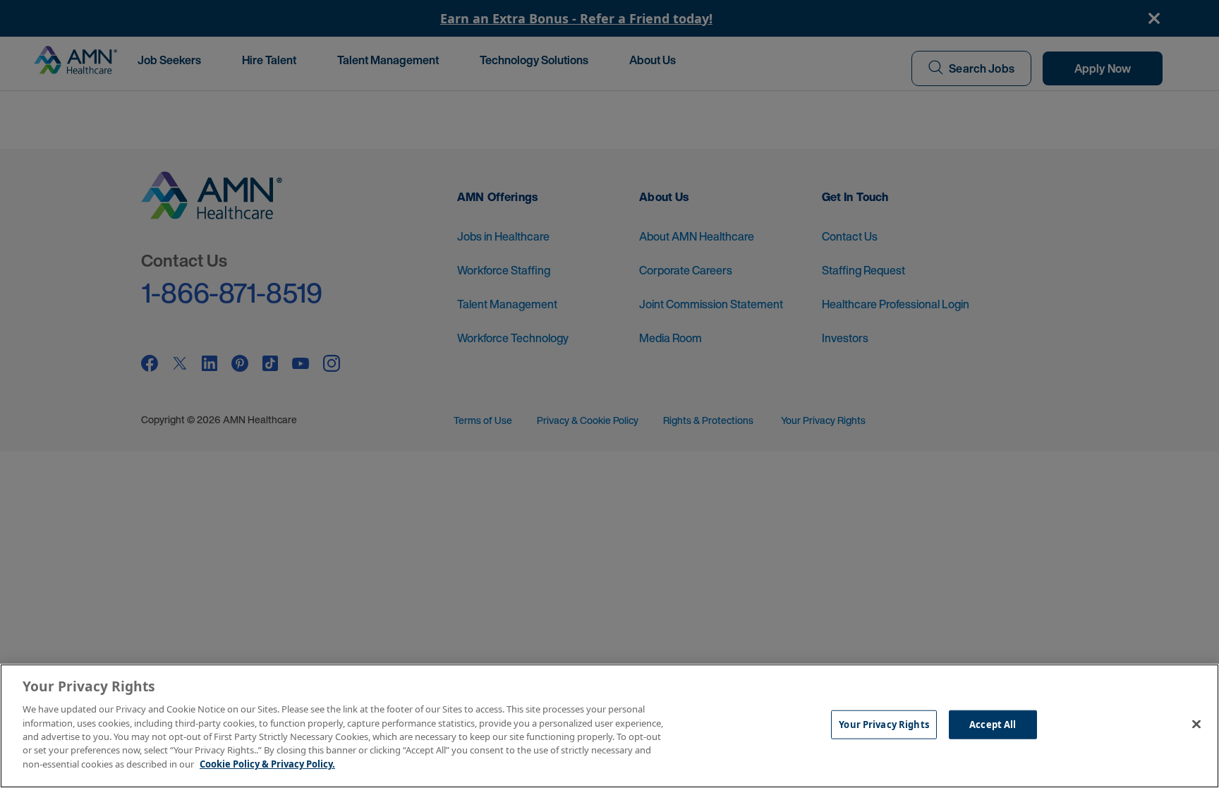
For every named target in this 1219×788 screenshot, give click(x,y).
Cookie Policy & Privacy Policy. (267, 764)
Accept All (992, 724)
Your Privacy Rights (883, 724)
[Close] (1196, 724)
